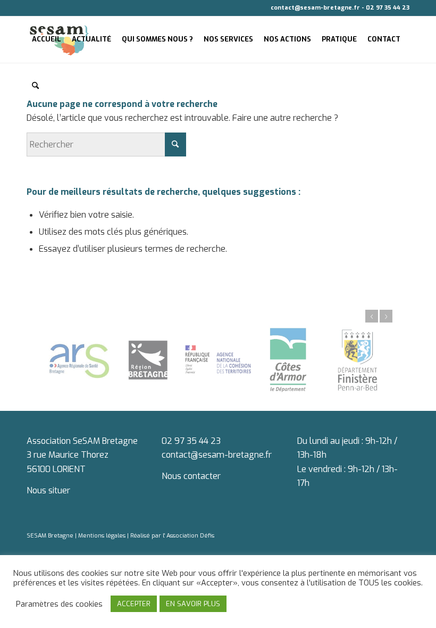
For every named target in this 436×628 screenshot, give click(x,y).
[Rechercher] (35, 86)
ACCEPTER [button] (133, 603)
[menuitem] (46, 39)
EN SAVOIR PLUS (193, 603)
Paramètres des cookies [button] (59, 604)
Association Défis (189, 536)
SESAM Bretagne (51, 536)
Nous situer (48, 490)
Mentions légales (102, 536)
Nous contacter (191, 476)
